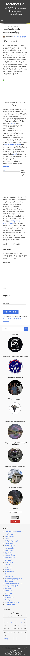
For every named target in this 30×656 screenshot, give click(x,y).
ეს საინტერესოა (10, 557)
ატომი (15, 154)
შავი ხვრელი (9, 600)
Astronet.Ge (15, 4)
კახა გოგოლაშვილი (19, 37)
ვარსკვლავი (9, 560)
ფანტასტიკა (9, 593)
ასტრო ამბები (9, 536)
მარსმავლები (9, 572)
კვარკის (12, 123)
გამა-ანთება (9, 550)
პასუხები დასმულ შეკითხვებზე (14, 583)
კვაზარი (7, 564)
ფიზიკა (7, 595)
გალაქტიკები (9, 548)
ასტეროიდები (9, 534)
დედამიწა (8, 553)
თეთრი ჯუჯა (9, 562)
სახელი (5, 288)
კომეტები (8, 569)
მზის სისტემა (9, 576)
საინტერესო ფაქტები (11, 586)
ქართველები (9, 597)
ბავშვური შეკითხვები (11, 541)
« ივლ (6, 639)
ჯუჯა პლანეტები (10, 605)
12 (11, 626)
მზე (6, 574)
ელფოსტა (6, 296)
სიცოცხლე (8, 590)
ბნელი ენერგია (10, 543)
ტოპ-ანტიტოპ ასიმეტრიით (12, 145)
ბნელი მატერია (10, 546)
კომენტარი (6, 262)
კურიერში (6, 166)
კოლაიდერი (14, 26)
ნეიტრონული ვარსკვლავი (13, 579)
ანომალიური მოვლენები (13, 531)
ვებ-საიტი (6, 303)
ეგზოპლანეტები (10, 555)
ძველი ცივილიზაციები (12, 602)
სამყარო (8, 588)
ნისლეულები (9, 581)
